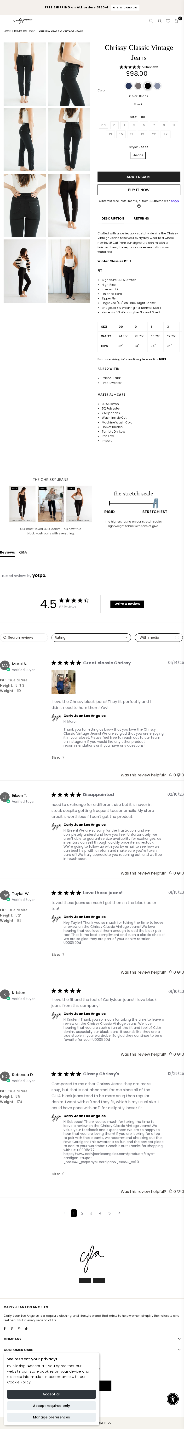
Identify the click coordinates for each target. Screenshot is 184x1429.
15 (120, 134)
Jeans (138, 155)
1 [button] (74, 1213)
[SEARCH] (151, 20)
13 (110, 134)
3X (165, 134)
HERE (163, 359)
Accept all (52, 1394)
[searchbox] (24, 637)
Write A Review (127, 603)
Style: (138, 147)
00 (103, 125)
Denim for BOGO (24, 31)
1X (142, 134)
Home (7, 31)
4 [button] (100, 1213)
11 (173, 125)
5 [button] (109, 1213)
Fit (2, 680)
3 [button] (91, 1213)
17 (131, 134)
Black (138, 104)
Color (102, 90)
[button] (128, 85)
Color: (138, 96)
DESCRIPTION (113, 218)
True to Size (18, 680)
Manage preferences (51, 1417)
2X (154, 134)
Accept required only (51, 1405)
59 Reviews (150, 67)
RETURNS (141, 218)
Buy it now (139, 189)
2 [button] (82, 1213)
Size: (137, 117)
